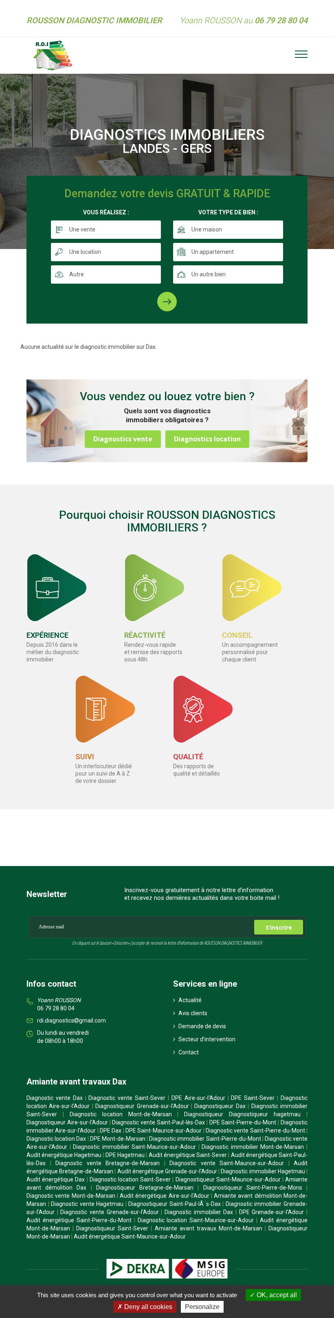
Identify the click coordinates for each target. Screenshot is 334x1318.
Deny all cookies (147, 1306)
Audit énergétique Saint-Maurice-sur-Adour (130, 1236)
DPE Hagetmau (125, 1155)
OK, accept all (276, 1295)
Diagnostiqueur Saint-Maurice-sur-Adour (228, 1179)
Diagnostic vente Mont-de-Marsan (70, 1195)
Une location (85, 252)
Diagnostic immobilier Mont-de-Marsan (253, 1147)
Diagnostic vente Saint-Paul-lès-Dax (158, 1122)
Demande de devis (201, 1026)
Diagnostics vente (122, 438)
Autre (76, 274)
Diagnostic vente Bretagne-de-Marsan (107, 1163)
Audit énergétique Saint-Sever (188, 1155)
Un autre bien (208, 274)
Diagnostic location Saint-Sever (130, 1179)
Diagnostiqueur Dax (219, 1106)
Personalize (202, 1306)
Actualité (189, 1000)
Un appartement (212, 252)
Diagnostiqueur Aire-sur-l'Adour (67, 1122)
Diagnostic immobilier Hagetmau (263, 1171)
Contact (188, 1052)
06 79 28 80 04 (56, 1008)
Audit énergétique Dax (55, 1179)
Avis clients (192, 1013)
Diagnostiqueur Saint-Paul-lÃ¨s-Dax (174, 1204)
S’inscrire (279, 927)
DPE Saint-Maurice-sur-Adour (163, 1130)
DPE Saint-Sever (253, 1098)
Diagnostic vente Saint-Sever (126, 1098)
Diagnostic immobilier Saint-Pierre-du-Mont (205, 1138)
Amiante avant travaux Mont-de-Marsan (208, 1228)
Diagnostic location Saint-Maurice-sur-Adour (196, 1220)
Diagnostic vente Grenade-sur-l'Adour (109, 1212)
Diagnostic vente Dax (54, 1098)
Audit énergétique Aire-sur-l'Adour (164, 1195)
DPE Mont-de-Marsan (117, 1138)
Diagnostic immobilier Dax (199, 1212)
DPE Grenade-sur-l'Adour (271, 1212)
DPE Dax (110, 1130)
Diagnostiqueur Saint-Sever (112, 1228)
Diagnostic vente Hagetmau (87, 1204)
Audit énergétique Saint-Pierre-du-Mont (79, 1220)
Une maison (206, 229)
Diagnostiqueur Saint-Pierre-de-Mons (252, 1187)
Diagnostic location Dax (56, 1138)
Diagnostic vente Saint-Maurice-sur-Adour (226, 1163)
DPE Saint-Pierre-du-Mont (243, 1122)
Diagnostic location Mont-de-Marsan (121, 1114)
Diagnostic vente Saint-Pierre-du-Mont (255, 1130)
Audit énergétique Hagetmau (63, 1155)
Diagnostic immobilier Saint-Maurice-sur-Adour (134, 1147)
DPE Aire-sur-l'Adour (198, 1098)
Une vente (82, 229)
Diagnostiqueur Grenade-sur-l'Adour (142, 1106)
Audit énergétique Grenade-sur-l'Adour (167, 1171)
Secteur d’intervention (206, 1039)
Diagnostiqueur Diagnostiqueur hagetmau (242, 1114)
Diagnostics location (207, 438)
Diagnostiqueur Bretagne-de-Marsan (144, 1187)
